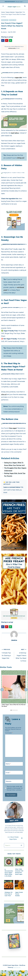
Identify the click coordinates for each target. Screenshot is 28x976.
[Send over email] (10, 40)
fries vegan (13, 428)
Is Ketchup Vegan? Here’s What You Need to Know (21, 655)
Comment (9, 733)
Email (8, 772)
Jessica (5, 32)
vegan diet (18, 77)
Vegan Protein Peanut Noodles (19, 894)
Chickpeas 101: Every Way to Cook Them (9, 894)
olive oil (3, 394)
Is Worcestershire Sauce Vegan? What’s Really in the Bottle (9, 873)
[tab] (12, 710)
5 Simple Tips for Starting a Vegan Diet (6, 654)
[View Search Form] (25, 6)
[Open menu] (3, 6)
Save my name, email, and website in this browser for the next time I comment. (15, 788)
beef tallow (15, 133)
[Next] (26, 689)
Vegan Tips (12, 20)
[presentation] (13, 686)
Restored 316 (16, 967)
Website (8, 781)
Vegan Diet (4, 20)
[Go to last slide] (2, 689)
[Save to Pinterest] (6, 40)
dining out (20, 158)
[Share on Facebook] (2, 40)
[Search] (21, 845)
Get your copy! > (14, 1)
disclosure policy (12, 48)
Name (8, 764)
